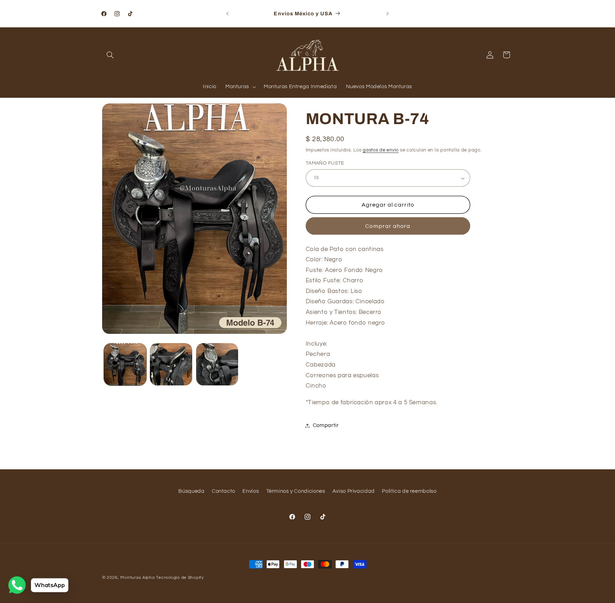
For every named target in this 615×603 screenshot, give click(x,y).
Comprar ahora (387, 226)
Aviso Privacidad (353, 491)
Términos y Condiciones (295, 491)
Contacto (223, 491)
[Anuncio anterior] (227, 13)
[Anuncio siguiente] (387, 13)
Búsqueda (191, 491)
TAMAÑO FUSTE (325, 163)
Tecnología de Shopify (180, 578)
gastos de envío (381, 150)
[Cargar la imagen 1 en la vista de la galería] (125, 364)
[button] (110, 55)
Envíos (250, 491)
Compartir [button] (326, 425)
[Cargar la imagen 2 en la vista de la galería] (171, 364)
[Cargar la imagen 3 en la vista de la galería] (217, 364)
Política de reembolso (409, 491)
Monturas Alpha (137, 578)
